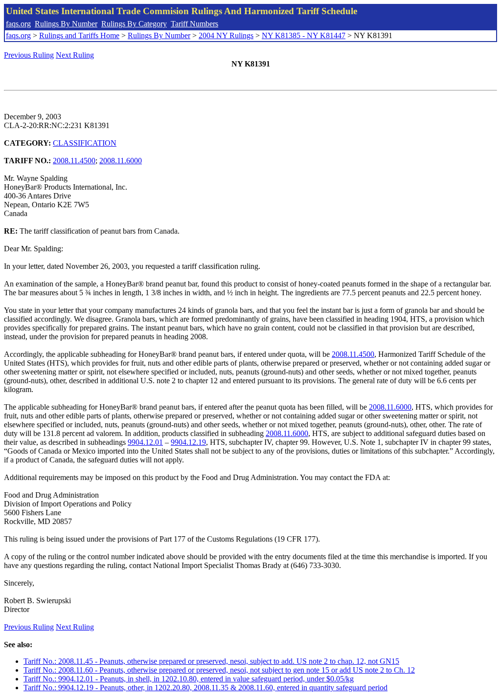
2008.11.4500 (74, 160)
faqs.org (18, 24)
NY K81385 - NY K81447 (303, 35)
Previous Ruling (29, 55)
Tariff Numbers (194, 24)
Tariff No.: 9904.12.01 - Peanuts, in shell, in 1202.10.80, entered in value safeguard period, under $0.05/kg (188, 679)
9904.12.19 (188, 442)
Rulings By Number (66, 24)
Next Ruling (75, 55)
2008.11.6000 (120, 160)
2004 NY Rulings (226, 35)
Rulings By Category (134, 24)
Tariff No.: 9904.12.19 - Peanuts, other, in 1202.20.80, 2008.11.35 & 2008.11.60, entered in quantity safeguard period (205, 687)
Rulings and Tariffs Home (79, 35)
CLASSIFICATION (84, 143)
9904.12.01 (145, 442)
